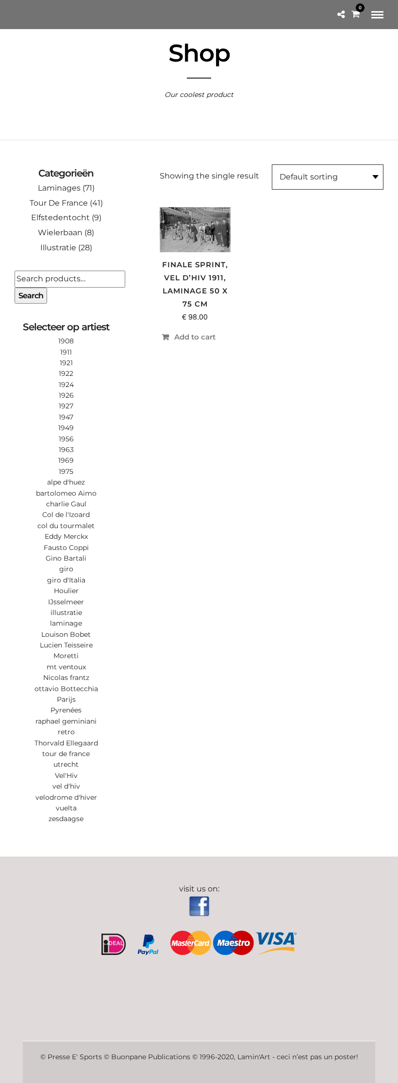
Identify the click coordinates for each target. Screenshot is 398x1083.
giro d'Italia (66, 580)
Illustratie (58, 247)
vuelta (66, 808)
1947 (66, 417)
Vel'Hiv (66, 775)
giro (66, 569)
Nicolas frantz (66, 677)
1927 (66, 406)
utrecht (66, 764)
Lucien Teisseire (66, 645)
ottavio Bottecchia (66, 688)
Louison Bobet (66, 634)
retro (66, 731)
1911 (66, 352)
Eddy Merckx (66, 536)
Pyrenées (66, 710)
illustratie (66, 612)
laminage (66, 623)
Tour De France (59, 203)
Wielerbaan (60, 232)
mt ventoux (66, 667)
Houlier (66, 590)
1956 (66, 439)
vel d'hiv (66, 786)
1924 (66, 384)
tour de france (66, 753)
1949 (66, 427)
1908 (66, 341)
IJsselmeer (66, 602)
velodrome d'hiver (66, 797)
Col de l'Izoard (66, 514)
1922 (66, 373)
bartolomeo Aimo (66, 493)
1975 (66, 471)
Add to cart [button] (195, 336)
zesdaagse (66, 818)
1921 (66, 362)
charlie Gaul (66, 504)
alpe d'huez (66, 482)
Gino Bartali (66, 558)
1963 (66, 449)
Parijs (66, 699)
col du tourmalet (66, 525)
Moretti (66, 655)
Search (30, 295)
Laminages (59, 188)
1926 (66, 395)
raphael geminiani (66, 721)
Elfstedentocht (60, 217)
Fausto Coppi (66, 547)
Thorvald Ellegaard (66, 743)
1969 (66, 460)
